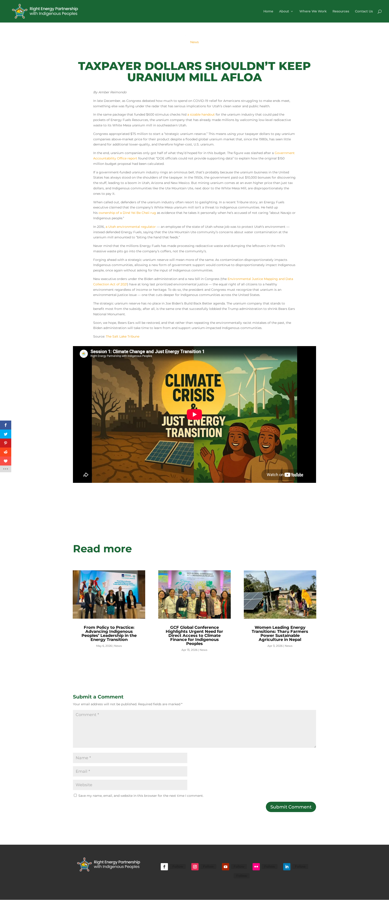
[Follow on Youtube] (225, 866)
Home (268, 11)
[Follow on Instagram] (195, 866)
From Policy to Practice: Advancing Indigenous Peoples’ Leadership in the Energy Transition (109, 633)
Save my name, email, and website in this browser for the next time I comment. (141, 796)
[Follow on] (228, 876)
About (284, 11)
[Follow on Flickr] (256, 866)
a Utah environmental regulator (131, 227)
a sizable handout (201, 114)
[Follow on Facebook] (164, 866)
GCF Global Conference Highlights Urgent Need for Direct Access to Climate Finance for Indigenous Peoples (194, 635)
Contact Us (364, 11)
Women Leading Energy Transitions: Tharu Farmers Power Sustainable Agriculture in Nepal (280, 633)
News (194, 42)
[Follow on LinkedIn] (286, 866)
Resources (340, 11)
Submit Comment (291, 807)
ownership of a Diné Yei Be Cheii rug (127, 213)
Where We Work (313, 11)
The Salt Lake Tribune (122, 336)
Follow (177, 866)
